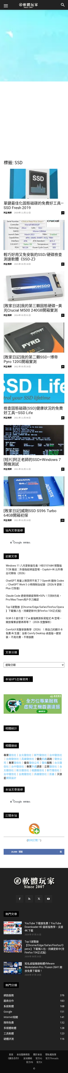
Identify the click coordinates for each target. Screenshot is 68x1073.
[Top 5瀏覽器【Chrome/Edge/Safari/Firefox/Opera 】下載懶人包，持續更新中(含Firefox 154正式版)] (13, 946)
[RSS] (29, 898)
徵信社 (12, 755)
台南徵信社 (12, 759)
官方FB (29, 1062)
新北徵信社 (22, 770)
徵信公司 (34, 762)
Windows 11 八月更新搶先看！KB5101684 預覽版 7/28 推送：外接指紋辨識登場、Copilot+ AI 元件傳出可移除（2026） (34, 569)
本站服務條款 (23, 1054)
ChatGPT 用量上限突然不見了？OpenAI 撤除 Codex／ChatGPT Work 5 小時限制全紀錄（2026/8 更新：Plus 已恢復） (35, 584)
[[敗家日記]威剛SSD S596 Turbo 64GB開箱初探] (34, 491)
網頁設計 (11, 778)
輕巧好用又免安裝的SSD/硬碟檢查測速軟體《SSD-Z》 (33, 256)
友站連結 (27, 1058)
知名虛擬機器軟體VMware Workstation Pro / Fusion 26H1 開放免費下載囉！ (43, 967)
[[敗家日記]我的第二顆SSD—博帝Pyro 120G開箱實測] (34, 337)
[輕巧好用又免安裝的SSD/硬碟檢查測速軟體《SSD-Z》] (34, 235)
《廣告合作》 (13, 1058)
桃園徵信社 (38, 770)
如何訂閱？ (34, 840)
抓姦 (44, 759)
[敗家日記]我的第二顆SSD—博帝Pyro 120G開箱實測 (31, 359)
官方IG (39, 1058)
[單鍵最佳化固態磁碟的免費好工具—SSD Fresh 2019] (34, 184)
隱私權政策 (50, 1054)
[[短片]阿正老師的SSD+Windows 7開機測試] (34, 440)
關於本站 (37, 1054)
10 (62, 520)
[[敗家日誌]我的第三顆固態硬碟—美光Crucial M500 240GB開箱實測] (34, 286)
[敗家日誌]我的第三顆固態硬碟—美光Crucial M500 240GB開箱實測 (33, 308)
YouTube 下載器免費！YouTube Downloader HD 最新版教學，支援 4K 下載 (44, 927)
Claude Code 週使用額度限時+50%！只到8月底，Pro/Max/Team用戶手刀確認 (34, 597)
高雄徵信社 (27, 759)
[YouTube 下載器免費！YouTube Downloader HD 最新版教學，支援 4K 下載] (13, 927)
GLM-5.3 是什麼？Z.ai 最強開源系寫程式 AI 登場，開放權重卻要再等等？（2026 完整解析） (34, 620)
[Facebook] (19, 898)
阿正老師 (8, 212)
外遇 (34, 766)
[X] (38, 898)
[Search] (63, 5)
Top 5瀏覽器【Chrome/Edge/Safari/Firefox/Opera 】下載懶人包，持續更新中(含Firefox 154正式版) (35, 609)
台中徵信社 (55, 755)
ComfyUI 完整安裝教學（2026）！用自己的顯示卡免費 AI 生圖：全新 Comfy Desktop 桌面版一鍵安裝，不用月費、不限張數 (34, 633)
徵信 (44, 762)
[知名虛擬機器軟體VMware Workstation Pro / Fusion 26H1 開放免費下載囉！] (13, 968)
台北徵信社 (25, 755)
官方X (39, 1062)
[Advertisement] (34, 46)
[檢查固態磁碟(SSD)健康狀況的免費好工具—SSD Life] (34, 389)
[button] (5, 5)
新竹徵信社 (40, 755)
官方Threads (52, 1058)
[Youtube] (48, 898)
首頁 (11, 1054)
